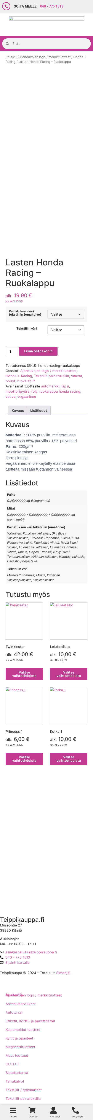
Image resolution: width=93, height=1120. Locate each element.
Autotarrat (14, 1012)
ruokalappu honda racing (59, 391)
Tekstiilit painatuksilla (51, 376)
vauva (10, 396)
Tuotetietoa (12, 860)
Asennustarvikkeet (21, 1004)
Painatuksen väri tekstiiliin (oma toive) (25, 313)
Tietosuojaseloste (17, 823)
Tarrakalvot (15, 1081)
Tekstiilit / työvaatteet (24, 1090)
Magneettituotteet (20, 1047)
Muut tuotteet (17, 1055)
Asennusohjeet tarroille (22, 848)
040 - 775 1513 (51, 6)
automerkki (50, 386)
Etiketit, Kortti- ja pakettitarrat (30, 1021)
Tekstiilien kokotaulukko (23, 835)
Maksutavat (12, 811)
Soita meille (25, 6)
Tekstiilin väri (26, 328)
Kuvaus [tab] (18, 410)
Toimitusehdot (15, 798)
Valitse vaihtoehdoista (24, 674)
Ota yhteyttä (13, 882)
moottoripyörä (17, 391)
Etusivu (11, 57)
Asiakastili (11, 905)
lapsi (65, 386)
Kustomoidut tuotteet (23, 1029)
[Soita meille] (6, 6)
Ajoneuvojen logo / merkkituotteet (45, 57)
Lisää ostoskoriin (38, 351)
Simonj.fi (63, 973)
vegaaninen (26, 396)
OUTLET (12, 1064)
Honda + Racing (19, 376)
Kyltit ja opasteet (19, 1038)
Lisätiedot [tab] (38, 410)
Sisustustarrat (17, 1072)
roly (34, 391)
